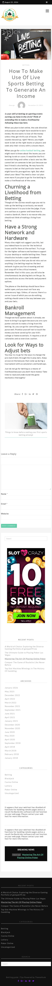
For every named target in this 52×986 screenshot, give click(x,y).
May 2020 (10, 736)
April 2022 (10, 699)
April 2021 (10, 717)
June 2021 (10, 713)
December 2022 (12, 695)
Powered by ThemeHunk (35, 977)
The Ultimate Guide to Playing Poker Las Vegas (23, 898)
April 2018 (10, 747)
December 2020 (12, 725)
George (12, 105)
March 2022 (10, 702)
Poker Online (11, 789)
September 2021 (13, 710)
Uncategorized (12, 793)
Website (5, 513)
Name (4, 494)
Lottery (8, 786)
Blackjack (9, 778)
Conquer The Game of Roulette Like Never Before (24, 906)
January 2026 (11, 688)
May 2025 (10, 691)
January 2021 (11, 721)
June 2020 (10, 732)
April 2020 (10, 739)
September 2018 (13, 743)
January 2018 (11, 758)
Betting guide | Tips (15, 977)
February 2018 (12, 754)
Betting (25, 65)
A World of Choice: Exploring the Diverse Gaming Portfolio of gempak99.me (24, 647)
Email (4, 504)
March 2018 (10, 750)
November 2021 (12, 706)
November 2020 (12, 728)
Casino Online (11, 782)
